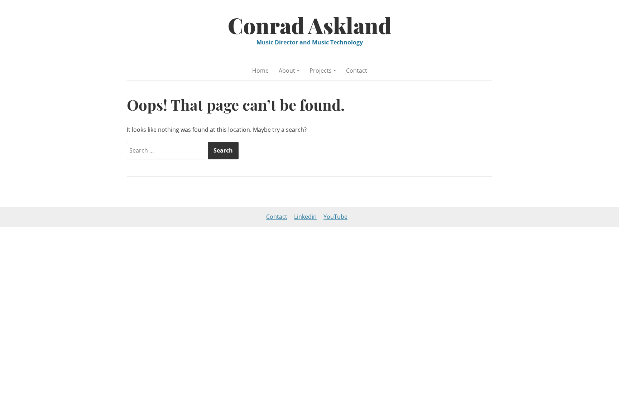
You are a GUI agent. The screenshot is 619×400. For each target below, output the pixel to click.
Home (260, 70)
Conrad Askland (310, 25)
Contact (356, 70)
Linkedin (305, 217)
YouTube (335, 217)
